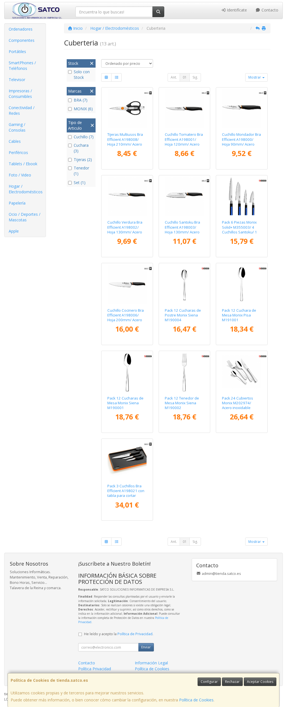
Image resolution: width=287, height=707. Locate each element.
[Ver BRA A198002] (127, 196)
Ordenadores (21, 29)
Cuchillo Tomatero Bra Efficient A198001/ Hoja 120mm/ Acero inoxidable (184, 142)
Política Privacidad (94, 668)
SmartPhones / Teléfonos (22, 65)
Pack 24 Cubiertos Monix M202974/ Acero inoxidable (237, 403)
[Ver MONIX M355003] (241, 196)
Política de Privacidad (134, 634)
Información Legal (151, 662)
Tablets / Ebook (23, 163)
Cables (15, 141)
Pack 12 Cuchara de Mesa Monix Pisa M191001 (239, 315)
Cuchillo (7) (84, 136)
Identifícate (236, 10)
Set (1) (79, 182)
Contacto (269, 10)
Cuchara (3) (81, 148)
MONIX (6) (83, 108)
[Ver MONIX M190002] (184, 372)
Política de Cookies (196, 700)
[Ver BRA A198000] (241, 108)
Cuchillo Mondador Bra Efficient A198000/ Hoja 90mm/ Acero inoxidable (241, 142)
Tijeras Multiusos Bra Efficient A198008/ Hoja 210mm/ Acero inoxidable (125, 142)
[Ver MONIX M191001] (241, 284)
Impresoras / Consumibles (20, 93)
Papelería (17, 203)
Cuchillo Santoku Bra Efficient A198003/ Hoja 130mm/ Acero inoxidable (182, 229)
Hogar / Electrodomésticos (26, 188)
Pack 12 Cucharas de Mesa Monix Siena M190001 (125, 403)
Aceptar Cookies (260, 681)
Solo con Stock (82, 74)
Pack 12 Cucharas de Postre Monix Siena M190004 (183, 315)
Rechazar (232, 681)
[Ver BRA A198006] (127, 284)
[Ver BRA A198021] (127, 459)
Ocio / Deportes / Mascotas (24, 217)
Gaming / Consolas (17, 127)
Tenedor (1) (81, 170)
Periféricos (18, 152)
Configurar (209, 681)
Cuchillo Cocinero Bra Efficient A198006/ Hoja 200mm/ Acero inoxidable (125, 317)
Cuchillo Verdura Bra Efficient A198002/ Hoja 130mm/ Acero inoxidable (124, 229)
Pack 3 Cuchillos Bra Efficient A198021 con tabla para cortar (125, 490)
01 (185, 77)
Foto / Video (20, 175)
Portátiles (17, 51)
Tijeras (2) (83, 159)
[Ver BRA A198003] (184, 196)
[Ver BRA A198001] (184, 108)
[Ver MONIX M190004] (184, 284)
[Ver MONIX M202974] (241, 372)
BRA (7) (80, 100)
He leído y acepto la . (118, 634)
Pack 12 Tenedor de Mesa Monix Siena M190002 (182, 403)
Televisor (17, 79)
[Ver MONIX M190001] (127, 372)
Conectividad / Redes (21, 110)
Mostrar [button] (255, 77)
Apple (14, 231)
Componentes (21, 40)
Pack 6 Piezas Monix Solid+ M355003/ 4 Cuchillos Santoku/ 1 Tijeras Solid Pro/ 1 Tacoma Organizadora (241, 232)
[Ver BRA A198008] (127, 108)
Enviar (146, 647)
